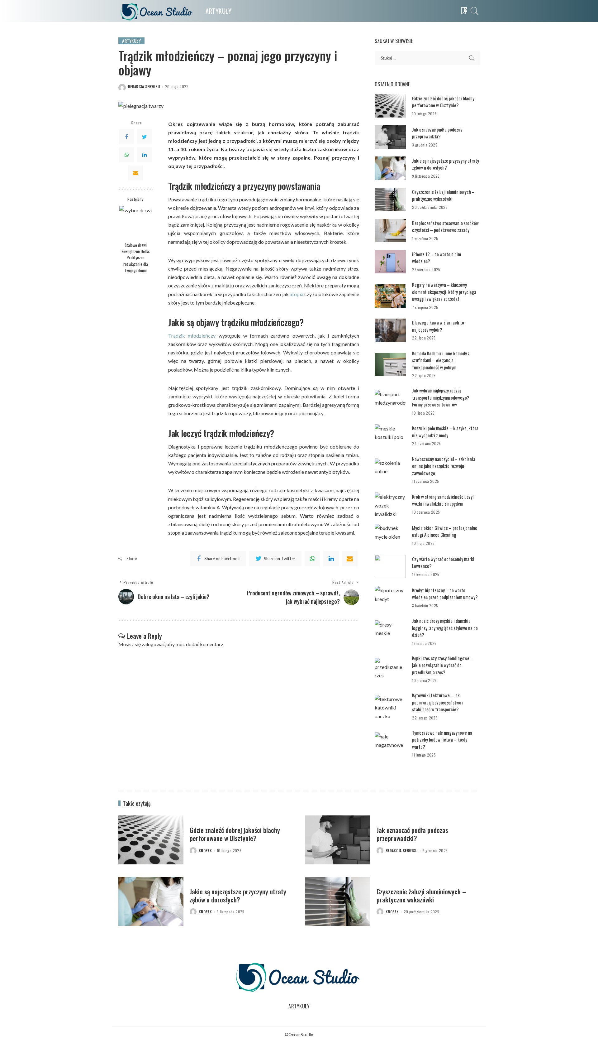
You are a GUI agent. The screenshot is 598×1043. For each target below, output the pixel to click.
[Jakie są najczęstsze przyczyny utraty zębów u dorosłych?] (390, 168)
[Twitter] (144, 136)
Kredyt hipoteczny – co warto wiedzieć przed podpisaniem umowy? (445, 594)
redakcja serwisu (144, 87)
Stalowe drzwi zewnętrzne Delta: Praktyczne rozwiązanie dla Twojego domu (135, 257)
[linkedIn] (331, 558)
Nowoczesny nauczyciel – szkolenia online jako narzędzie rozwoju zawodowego (443, 465)
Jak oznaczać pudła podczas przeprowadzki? (437, 133)
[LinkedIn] (144, 154)
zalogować (153, 644)
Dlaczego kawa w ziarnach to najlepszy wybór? (438, 326)
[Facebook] (126, 136)
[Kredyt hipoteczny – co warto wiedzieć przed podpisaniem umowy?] (390, 597)
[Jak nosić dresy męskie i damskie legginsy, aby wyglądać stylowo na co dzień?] (390, 632)
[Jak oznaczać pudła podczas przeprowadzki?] (390, 137)
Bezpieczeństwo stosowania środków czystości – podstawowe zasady (445, 226)
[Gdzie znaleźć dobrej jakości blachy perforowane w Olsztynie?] (390, 106)
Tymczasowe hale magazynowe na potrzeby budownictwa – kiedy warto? (442, 739)
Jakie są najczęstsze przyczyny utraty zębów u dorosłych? (445, 164)
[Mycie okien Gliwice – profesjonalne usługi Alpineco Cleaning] (390, 535)
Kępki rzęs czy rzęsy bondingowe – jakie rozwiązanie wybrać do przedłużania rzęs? (442, 665)
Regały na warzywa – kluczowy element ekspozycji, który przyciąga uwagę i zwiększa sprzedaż (444, 291)
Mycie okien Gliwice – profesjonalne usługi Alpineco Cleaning (444, 531)
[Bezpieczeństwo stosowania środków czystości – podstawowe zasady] (390, 230)
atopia (296, 294)
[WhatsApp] (126, 154)
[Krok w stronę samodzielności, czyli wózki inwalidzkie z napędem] (390, 504)
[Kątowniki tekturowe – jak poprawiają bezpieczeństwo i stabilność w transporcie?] (390, 706)
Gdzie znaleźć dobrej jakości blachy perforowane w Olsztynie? (443, 102)
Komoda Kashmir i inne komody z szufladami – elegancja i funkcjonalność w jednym (441, 360)
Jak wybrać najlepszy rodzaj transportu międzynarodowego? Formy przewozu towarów (440, 397)
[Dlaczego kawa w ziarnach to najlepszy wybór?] (390, 330)
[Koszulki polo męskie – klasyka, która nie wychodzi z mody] (390, 436)
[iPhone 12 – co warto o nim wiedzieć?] (390, 261)
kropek (205, 851)
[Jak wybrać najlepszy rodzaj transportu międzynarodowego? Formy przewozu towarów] (390, 401)
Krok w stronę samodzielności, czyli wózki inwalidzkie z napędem (443, 500)
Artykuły (131, 40)
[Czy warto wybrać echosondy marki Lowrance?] (390, 566)
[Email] (135, 172)
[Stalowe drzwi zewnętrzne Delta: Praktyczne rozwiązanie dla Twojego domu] (135, 222)
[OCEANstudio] (157, 11)
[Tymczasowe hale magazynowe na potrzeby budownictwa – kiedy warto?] (390, 744)
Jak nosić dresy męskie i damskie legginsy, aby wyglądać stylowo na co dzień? (445, 627)
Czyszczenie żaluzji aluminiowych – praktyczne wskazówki (443, 195)
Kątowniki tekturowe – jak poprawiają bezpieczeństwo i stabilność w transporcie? (437, 702)
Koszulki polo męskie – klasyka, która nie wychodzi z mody (445, 432)
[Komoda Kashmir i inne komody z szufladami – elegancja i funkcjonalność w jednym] (390, 364)
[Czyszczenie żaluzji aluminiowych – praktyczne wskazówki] (390, 199)
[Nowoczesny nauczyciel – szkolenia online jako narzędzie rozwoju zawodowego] (390, 470)
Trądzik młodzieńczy (192, 336)
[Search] (475, 11)
